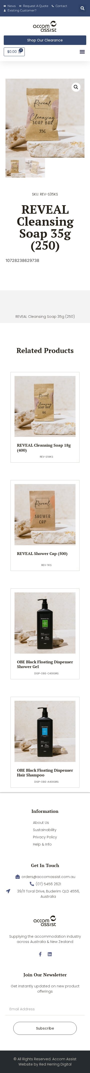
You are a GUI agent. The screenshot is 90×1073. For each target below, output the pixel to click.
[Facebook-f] (40, 954)
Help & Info (42, 844)
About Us (41, 822)
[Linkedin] (50, 954)
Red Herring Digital (55, 1064)
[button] (82, 8)
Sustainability (44, 829)
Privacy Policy (45, 837)
